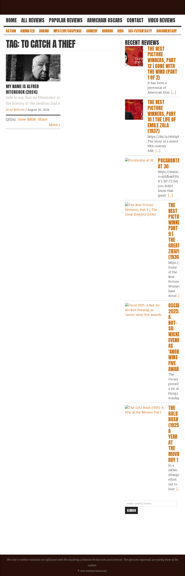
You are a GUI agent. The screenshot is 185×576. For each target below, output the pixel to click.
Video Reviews (161, 20)
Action (11, 31)
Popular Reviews (66, 20)
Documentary (166, 31)
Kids (120, 31)
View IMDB (27, 119)
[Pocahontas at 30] (139, 160)
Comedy (91, 31)
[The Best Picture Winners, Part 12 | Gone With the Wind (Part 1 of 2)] (134, 56)
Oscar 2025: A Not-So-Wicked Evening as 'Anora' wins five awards (176, 337)
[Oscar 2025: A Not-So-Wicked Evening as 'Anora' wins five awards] (144, 310)
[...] (173, 92)
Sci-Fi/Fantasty (140, 31)
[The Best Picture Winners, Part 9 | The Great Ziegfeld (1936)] (144, 209)
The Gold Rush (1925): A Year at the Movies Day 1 (175, 433)
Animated (27, 31)
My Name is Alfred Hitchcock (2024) (22, 89)
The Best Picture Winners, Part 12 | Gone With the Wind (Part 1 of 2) (162, 63)
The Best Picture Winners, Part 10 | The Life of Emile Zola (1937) (162, 117)
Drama (44, 31)
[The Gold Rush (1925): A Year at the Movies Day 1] (144, 410)
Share (42, 119)
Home (11, 20)
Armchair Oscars (104, 20)
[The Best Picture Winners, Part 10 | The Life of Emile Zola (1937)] (134, 109)
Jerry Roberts (15, 110)
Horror (107, 31)
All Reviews (32, 20)
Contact (135, 20)
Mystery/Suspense (67, 31)
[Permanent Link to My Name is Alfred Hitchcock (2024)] (33, 82)
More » (54, 124)
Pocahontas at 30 (170, 163)
